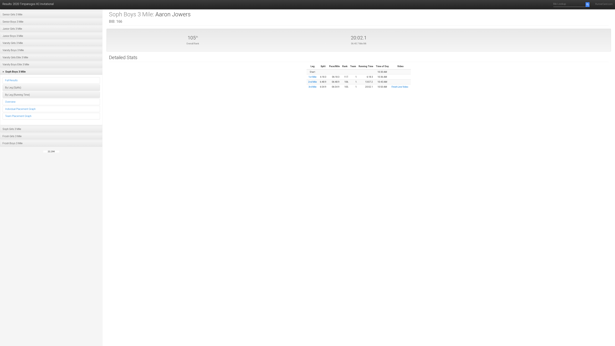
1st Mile (312, 76)
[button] (51, 15)
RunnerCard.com (604, 4)
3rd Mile (312, 86)
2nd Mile (312, 81)
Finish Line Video (400, 86)
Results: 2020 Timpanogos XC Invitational (28, 4)
